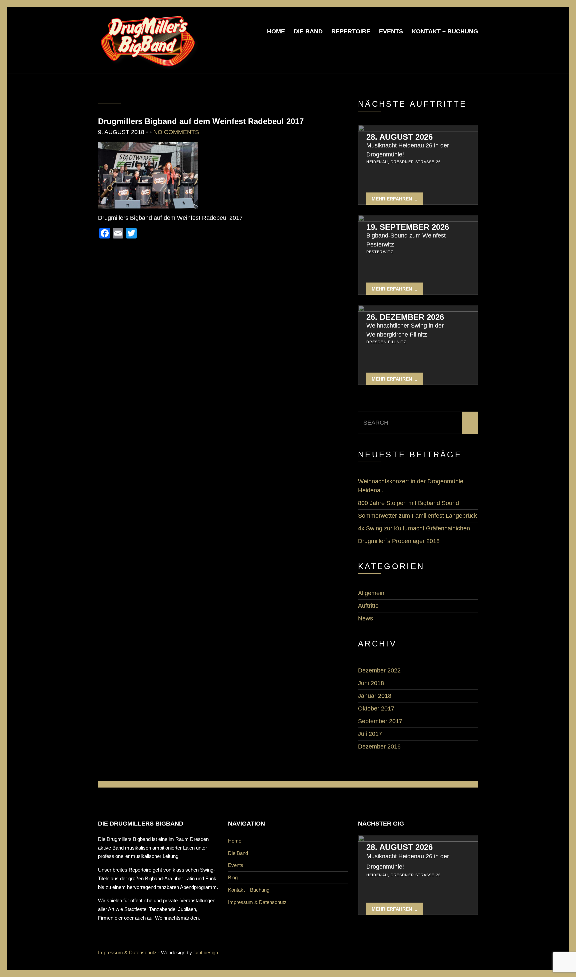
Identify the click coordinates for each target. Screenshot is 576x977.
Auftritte (368, 605)
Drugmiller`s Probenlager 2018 (399, 541)
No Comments (176, 132)
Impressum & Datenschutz (257, 902)
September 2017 (380, 721)
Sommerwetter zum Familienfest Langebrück (417, 515)
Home (276, 31)
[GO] (470, 423)
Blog (233, 877)
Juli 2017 (370, 733)
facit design (205, 952)
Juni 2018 (371, 683)
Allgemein (371, 593)
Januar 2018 (374, 695)
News (365, 618)
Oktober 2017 (376, 708)
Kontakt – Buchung (445, 31)
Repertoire (350, 31)
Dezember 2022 (379, 670)
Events (391, 31)
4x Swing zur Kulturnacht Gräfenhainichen (414, 528)
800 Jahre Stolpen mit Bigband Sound (408, 503)
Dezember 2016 (379, 746)
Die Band (308, 31)
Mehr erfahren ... (394, 198)
